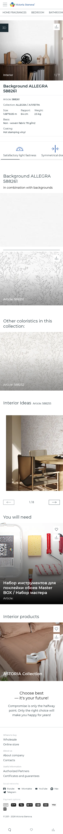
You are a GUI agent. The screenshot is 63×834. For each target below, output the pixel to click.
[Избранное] (31, 829)
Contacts (9, 760)
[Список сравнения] (53, 829)
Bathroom (56, 12)
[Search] (9, 829)
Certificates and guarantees (21, 776)
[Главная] (27, 4)
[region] (31, 150)
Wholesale (10, 739)
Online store (11, 744)
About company (13, 755)
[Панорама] (4, 28)
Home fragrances (14, 12)
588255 (46, 403)
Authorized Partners (16, 771)
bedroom (37, 12)
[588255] (31, 453)
